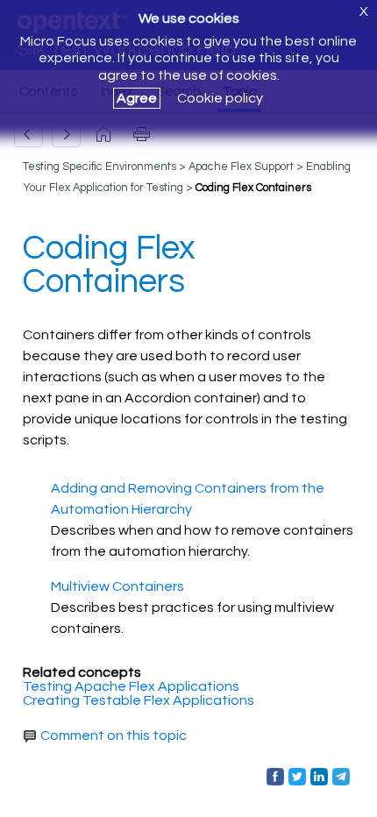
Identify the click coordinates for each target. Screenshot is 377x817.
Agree (137, 98)
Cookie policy (220, 98)
